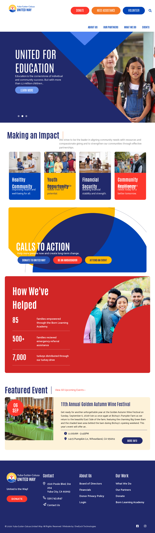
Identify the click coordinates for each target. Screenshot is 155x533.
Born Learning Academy (130, 502)
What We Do (130, 27)
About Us (92, 27)
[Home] (23, 8)
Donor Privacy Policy (91, 495)
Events (145, 27)
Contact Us (53, 505)
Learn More (27, 90)
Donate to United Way (33, 260)
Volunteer (133, 10)
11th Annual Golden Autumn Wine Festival (95, 404)
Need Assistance (106, 10)
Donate (80, 10)
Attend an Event (98, 260)
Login (82, 502)
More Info (132, 440)
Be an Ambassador (67, 260)
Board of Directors (90, 483)
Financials (85, 489)
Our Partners (110, 27)
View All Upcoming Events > (70, 389)
